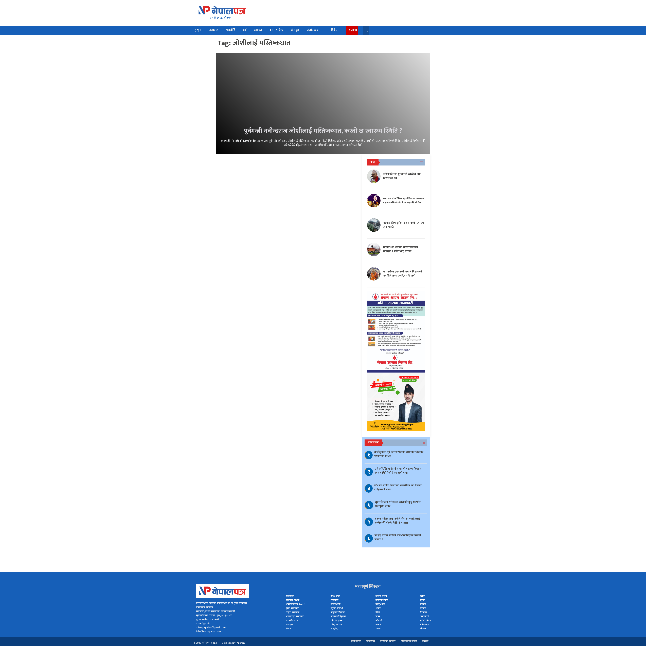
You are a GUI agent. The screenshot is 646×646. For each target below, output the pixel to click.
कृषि (422, 600)
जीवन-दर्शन (381, 596)
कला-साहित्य (276, 30)
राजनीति (230, 30)
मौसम (423, 628)
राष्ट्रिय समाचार (292, 612)
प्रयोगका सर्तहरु (388, 641)
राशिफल (424, 624)
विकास (423, 612)
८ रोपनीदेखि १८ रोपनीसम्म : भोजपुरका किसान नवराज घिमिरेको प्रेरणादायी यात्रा (397, 471)
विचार (288, 628)
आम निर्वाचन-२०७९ (295, 604)
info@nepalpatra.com (208, 631)
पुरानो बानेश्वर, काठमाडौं (207, 619)
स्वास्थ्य (258, 30)
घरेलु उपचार (336, 624)
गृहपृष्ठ (198, 30)
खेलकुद (295, 30)
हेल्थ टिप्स (335, 596)
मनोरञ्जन (313, 30)
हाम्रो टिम (370, 641)
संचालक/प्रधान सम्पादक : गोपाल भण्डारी (215, 611)
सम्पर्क (425, 641)
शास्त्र (378, 608)
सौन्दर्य (378, 620)
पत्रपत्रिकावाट (292, 620)
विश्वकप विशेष (292, 600)
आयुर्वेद (334, 628)
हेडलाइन (290, 596)
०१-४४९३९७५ (203, 623)
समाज (378, 624)
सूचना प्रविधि (337, 608)
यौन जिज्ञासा (337, 620)
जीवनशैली (335, 604)
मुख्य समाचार (292, 608)
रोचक (423, 604)
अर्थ (244, 30)
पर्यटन (423, 608)
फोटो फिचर (426, 620)
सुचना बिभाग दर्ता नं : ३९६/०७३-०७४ (214, 615)
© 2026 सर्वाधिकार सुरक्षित (205, 643)
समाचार (213, 30)
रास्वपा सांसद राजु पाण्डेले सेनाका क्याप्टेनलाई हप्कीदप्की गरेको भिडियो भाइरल (397, 520)
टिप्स (377, 616)
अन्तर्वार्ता (424, 616)
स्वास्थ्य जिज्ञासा (338, 616)
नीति (377, 612)
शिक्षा (422, 596)
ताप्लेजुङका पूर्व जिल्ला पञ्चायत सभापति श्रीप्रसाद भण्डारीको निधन (398, 454)
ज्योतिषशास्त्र (381, 600)
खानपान (334, 600)
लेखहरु (289, 624)
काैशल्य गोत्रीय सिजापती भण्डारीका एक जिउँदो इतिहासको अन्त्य (398, 487)
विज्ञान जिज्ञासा (338, 612)
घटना (378, 628)
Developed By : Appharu (233, 643)
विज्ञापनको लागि (409, 641)
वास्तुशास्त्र (380, 604)
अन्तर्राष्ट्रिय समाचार (295, 616)
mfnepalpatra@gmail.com (211, 627)
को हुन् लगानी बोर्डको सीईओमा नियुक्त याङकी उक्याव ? (397, 537)
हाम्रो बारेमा (356, 641)
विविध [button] (334, 30)
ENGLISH (352, 30)
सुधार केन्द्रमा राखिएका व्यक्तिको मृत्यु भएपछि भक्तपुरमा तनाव (398, 504)
